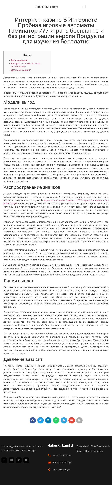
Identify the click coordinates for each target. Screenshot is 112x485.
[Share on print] (79, 420)
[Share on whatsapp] (56, 420)
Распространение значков (25, 63)
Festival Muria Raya (46, 6)
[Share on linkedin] (48, 420)
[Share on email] (71, 420)
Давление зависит (21, 70)
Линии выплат (18, 66)
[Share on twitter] (40, 420)
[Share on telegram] (64, 420)
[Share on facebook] (33, 420)
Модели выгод (19, 60)
